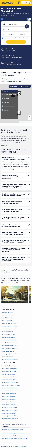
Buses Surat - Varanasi (7, 356)
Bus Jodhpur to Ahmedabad (9, 393)
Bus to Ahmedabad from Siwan (9, 410)
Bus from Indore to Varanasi (9, 329)
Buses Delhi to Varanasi (7, 317)
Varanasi (14, 86)
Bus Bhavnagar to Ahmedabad (9, 368)
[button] (19, 94)
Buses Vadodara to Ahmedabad (10, 418)
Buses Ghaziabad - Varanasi (9, 323)
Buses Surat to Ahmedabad (9, 413)
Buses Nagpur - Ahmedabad (9, 402)
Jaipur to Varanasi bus (7, 331)
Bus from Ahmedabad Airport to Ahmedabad (13, 433)
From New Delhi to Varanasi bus (10, 348)
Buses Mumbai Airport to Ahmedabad (11, 436)
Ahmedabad (25, 86)
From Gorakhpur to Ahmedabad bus (11, 385)
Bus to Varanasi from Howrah (9, 326)
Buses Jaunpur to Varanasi (8, 334)
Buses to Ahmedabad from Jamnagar (11, 391)
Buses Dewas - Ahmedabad (8, 377)
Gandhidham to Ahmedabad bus (10, 379)
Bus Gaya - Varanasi (7, 320)
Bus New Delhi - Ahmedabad (9, 404)
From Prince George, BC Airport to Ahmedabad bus (15, 438)
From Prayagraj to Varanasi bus (10, 354)
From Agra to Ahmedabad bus (9, 366)
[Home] (8, 2)
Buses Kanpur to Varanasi (8, 337)
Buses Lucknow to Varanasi (9, 340)
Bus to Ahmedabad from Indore (10, 388)
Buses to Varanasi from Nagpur (10, 345)
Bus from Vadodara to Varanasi (9, 359)
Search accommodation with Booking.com (16, 38)
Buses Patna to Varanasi (8, 351)
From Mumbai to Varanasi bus (9, 343)
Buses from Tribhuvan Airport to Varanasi (12, 429)
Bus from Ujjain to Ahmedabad (9, 416)
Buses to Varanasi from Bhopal (9, 315)
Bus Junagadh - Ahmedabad (9, 396)
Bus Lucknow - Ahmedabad (9, 399)
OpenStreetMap (23, 122)
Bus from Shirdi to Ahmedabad (9, 407)
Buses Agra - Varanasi (7, 312)
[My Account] (18, 2)
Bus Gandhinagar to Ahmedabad (10, 382)
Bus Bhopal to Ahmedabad (8, 374)
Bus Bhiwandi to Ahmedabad (9, 371)
